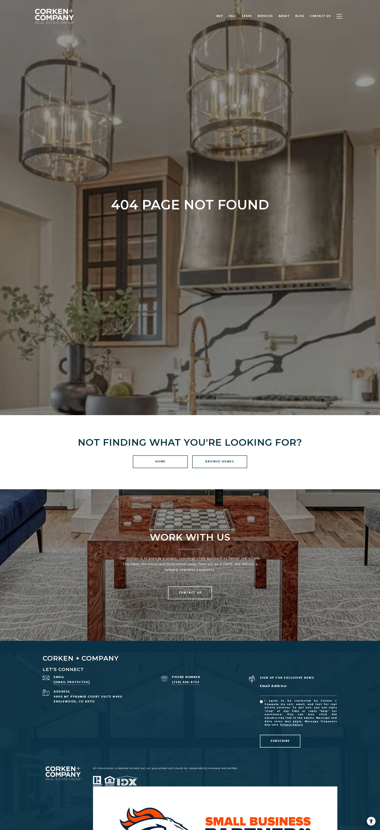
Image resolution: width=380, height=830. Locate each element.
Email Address (273, 686)
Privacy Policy (291, 725)
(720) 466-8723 (185, 682)
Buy (220, 16)
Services (265, 16)
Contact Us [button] (190, 592)
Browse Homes (219, 461)
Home (160, 461)
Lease (247, 16)
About (284, 16)
